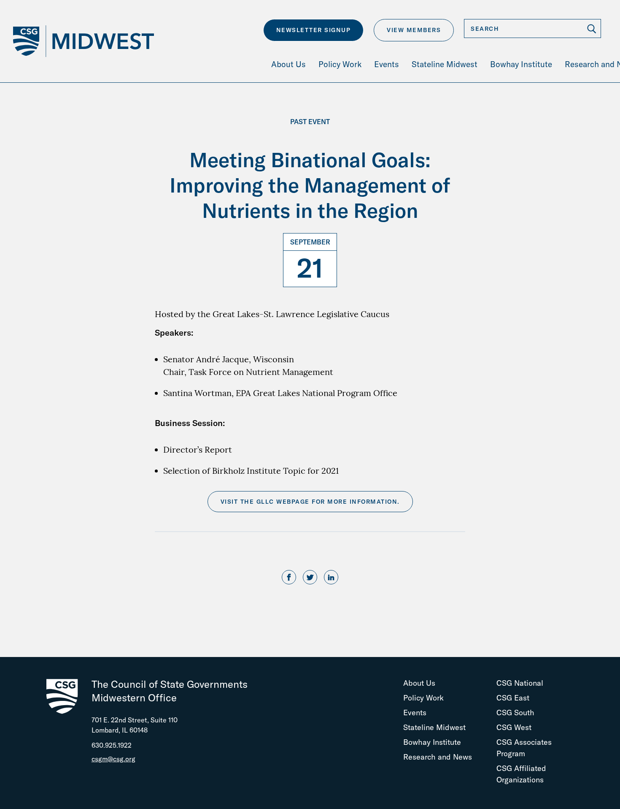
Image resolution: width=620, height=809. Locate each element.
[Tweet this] (310, 578)
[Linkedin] (331, 578)
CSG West (513, 727)
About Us (419, 683)
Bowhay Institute (432, 742)
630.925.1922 (112, 745)
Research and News (437, 757)
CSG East (512, 698)
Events (414, 712)
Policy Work (423, 698)
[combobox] (532, 28)
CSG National (519, 683)
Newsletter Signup (313, 30)
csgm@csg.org (113, 759)
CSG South (515, 712)
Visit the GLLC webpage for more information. (310, 501)
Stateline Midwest (434, 727)
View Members (414, 30)
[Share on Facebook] (289, 578)
